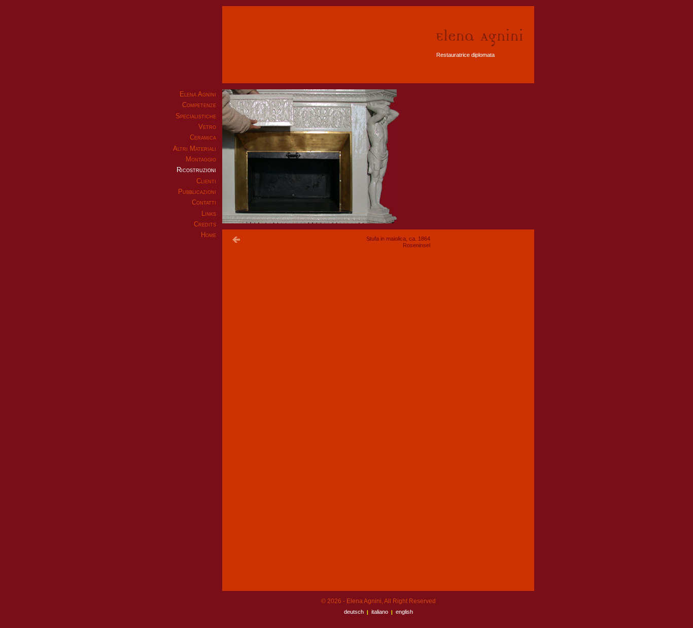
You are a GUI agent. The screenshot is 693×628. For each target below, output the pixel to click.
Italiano (379, 612)
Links (208, 213)
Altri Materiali (194, 148)
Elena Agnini (198, 94)
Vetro (207, 126)
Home (208, 235)
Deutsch (354, 612)
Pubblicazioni (197, 191)
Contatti (204, 202)
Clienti (206, 181)
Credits (205, 224)
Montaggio (201, 159)
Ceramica (203, 137)
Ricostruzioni (196, 170)
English (404, 612)
